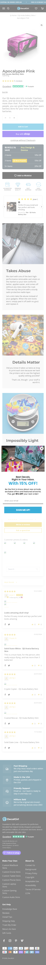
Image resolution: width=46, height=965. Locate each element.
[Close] (42, 448)
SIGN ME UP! (23, 510)
